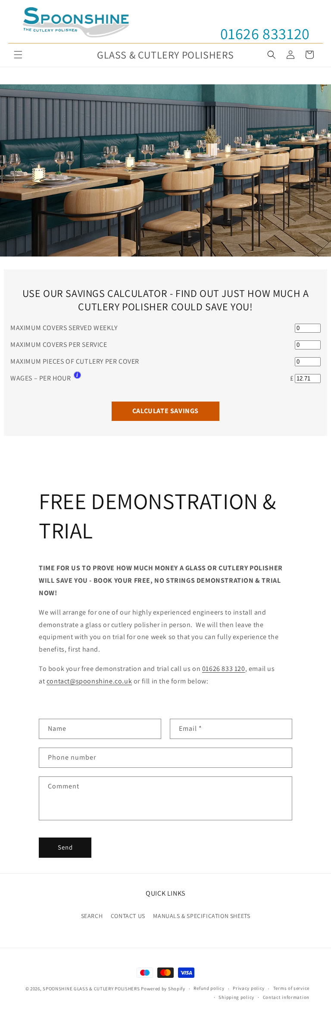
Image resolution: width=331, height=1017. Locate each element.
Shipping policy (236, 997)
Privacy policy (249, 988)
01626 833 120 (223, 668)
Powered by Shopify (163, 989)
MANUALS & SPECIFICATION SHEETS (201, 916)
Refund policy (209, 988)
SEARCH (92, 916)
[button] (18, 54)
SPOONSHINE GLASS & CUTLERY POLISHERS (91, 989)
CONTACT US (128, 916)
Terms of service (291, 988)
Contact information (286, 997)
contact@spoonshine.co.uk (89, 681)
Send (65, 847)
